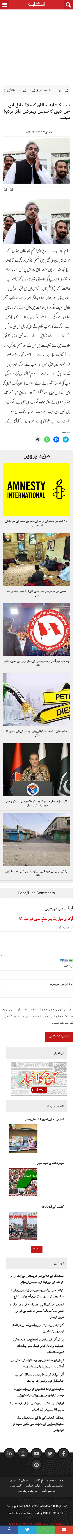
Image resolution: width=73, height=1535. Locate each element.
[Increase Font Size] (11, 190)
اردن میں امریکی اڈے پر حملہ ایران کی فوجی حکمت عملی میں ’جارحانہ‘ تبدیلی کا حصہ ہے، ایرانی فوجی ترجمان (37, 1310)
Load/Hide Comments (36, 893)
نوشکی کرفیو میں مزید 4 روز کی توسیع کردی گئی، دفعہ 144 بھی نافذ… (36, 873)
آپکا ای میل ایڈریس (61, 984)
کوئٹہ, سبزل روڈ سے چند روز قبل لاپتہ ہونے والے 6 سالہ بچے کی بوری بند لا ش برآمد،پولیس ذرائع (37, 1293)
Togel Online (56, 1523)
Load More (36, 1249)
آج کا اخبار (37, 1481)
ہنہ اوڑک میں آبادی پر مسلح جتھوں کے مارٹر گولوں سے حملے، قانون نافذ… (36, 663)
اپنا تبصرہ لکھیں (64, 927)
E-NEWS (51, 1481)
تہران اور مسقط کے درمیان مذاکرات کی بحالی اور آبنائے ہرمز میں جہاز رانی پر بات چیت (37, 1363)
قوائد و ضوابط (33, 1486)
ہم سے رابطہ (48, 1491)
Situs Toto (15, 1523)
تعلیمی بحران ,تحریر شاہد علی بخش (44, 1119)
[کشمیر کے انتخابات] (23, 1227)
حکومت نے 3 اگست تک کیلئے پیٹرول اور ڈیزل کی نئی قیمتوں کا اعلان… (36, 733)
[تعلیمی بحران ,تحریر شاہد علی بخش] (23, 1139)
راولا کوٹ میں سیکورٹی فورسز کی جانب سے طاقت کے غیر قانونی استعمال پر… (36, 523)
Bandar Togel (40, 1523)
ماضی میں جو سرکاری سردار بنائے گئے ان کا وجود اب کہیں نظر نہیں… (36, 593)
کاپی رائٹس (16, 1486)
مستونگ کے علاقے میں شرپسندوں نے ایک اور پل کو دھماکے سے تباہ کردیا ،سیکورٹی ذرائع (37, 1279)
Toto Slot (27, 1523)
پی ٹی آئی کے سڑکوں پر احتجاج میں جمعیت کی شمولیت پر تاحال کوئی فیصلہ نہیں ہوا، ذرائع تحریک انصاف (38, 1345)
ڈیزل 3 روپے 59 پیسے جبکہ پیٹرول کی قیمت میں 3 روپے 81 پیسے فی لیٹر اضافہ (37, 1406)
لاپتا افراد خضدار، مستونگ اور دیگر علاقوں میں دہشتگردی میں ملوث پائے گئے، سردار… (36, 803)
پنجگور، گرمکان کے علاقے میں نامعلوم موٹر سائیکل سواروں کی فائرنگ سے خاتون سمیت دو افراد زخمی (38, 1424)
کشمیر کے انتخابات (53, 1207)
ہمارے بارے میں (27, 1491)
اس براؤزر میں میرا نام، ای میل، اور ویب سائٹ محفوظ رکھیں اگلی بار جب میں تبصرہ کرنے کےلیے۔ (37, 1015)
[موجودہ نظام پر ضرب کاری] (23, 1183)
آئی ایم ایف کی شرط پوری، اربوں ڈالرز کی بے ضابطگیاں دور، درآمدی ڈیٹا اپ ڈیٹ (39, 1377)
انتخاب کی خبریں (18, 1481)
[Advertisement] (36, 44)
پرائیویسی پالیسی (53, 1486)
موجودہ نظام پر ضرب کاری (50, 1163)
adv (62, 1481)
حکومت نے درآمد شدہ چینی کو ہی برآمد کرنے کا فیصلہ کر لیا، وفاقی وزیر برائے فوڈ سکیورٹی (39, 1392)
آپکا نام (68, 966)
